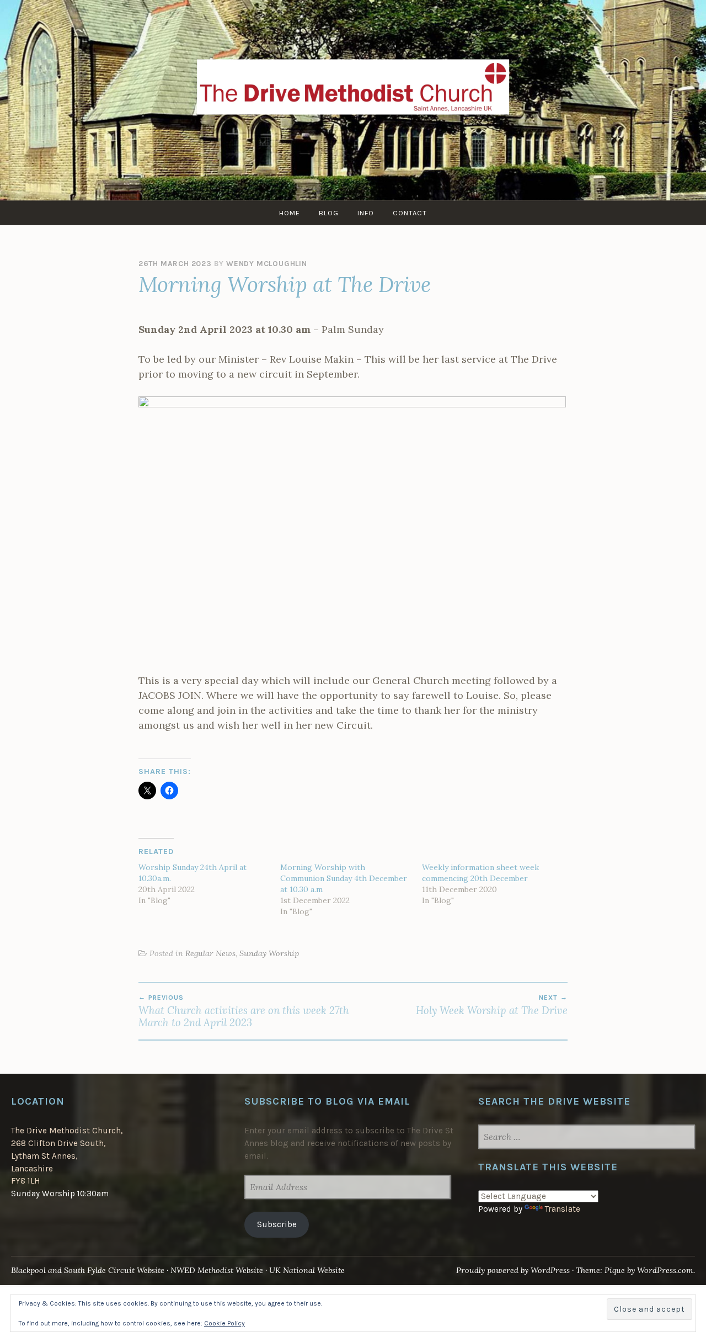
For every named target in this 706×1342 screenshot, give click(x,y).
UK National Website (307, 1270)
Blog (329, 213)
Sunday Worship (269, 953)
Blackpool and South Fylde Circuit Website (87, 1270)
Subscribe (277, 1224)
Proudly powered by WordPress (513, 1270)
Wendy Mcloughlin (266, 263)
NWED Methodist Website (216, 1270)
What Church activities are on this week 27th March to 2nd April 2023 (243, 1011)
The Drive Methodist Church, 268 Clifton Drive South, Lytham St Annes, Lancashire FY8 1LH (66, 1156)
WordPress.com (665, 1270)
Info (365, 213)
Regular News (210, 953)
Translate (562, 1209)
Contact (410, 213)
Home (289, 213)
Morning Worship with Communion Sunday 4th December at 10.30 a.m (343, 878)
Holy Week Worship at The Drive (492, 1005)
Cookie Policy (224, 1323)
